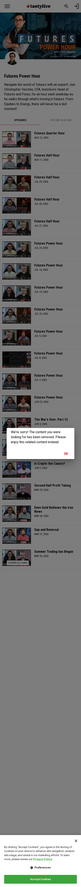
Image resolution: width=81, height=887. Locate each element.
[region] (40, 861)
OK (66, 454)
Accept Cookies (40, 879)
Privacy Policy (42, 859)
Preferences (42, 867)
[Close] (76, 840)
